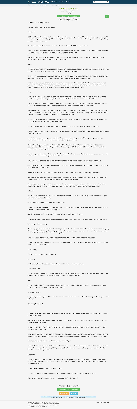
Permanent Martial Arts (68, 9)
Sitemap (104, 402)
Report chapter (64, 393)
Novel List (54, 1)
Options (68, 1)
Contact (97, 402)
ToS (101, 402)
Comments (74, 393)
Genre (61, 1)
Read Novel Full (39, 2)
